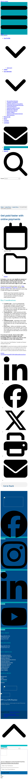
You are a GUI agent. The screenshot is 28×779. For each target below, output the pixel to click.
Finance (6, 276)
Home (2, 207)
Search (2, 178)
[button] (15, 383)
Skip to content (4, 1)
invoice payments (3, 353)
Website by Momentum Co (15, 712)
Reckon (15, 287)
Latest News (8, 207)
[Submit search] (19, 178)
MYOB (2, 287)
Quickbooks (8, 287)
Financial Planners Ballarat (11, 715)
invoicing (7, 354)
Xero (23, 286)
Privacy (6, 716)
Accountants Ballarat (10, 714)
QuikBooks (16, 354)
